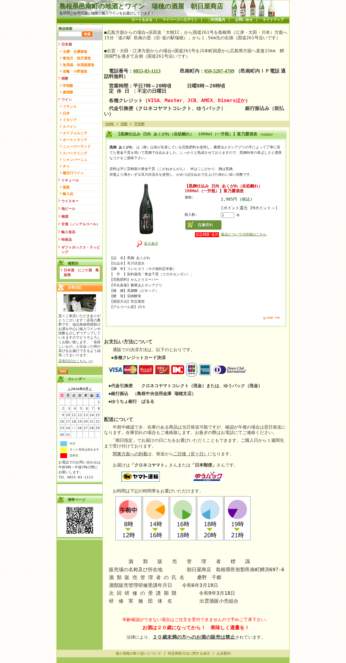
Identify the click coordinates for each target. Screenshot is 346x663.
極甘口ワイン (73, 173)
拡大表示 (151, 243)
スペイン (70, 127)
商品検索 (65, 29)
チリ (66, 166)
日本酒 (66, 44)
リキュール (70, 180)
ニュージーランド (77, 146)
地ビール (68, 209)
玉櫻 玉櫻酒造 (75, 52)
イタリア (70, 120)
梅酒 (64, 216)
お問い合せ (244, 20)
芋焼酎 (68, 86)
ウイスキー (70, 201)
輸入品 (68, 194)
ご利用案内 (216, 20)
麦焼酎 (68, 92)
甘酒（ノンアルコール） (80, 224)
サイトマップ (273, 20)
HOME (109, 124)
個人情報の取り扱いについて (138, 653)
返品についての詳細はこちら (244, 234)
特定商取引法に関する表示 (189, 653)
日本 (66, 113)
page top (273, 317)
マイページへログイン (180, 20)
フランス (70, 106)
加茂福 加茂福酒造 (78, 65)
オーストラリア (75, 140)
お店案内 (224, 653)
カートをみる (141, 20)
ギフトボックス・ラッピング (80, 249)
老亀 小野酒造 (75, 71)
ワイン (66, 99)
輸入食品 (68, 232)
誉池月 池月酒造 (77, 58)
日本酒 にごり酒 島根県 (81, 272)
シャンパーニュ (75, 160)
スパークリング (75, 153)
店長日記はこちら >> (75, 361)
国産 (66, 187)
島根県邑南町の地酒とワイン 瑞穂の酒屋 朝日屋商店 (141, 6)
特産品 (66, 239)
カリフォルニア (75, 133)
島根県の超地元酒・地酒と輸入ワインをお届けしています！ (106, 13)
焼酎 (64, 78)
